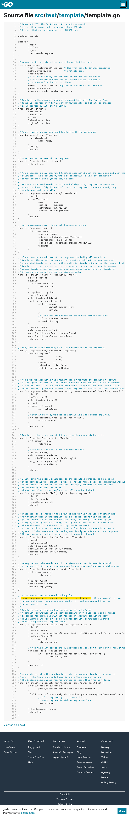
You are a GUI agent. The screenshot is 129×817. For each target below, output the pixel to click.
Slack (104, 767)
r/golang (105, 772)
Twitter (104, 757)
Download (82, 747)
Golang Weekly (109, 782)
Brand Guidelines (85, 767)
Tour (30, 752)
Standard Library (61, 747)
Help (30, 762)
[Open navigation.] (123, 4)
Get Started (36, 741)
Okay (122, 810)
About (81, 741)
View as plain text (14, 724)
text (51, 15)
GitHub (104, 762)
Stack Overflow (36, 757)
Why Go (9, 741)
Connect (107, 741)
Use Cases (9, 747)
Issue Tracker (84, 757)
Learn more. (28, 812)
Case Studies (10, 752)
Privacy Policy (65, 804)
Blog (79, 752)
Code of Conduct (86, 772)
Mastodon (106, 752)
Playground (34, 747)
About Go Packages (63, 752)
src (39, 15)
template (71, 15)
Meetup (105, 777)
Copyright (65, 794)
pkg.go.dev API (61, 757)
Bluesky (105, 747)
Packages (59, 741)
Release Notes (84, 762)
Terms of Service (65, 799)
